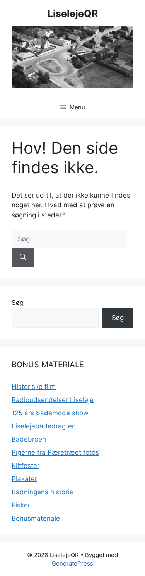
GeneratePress (72, 563)
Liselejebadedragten (44, 426)
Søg (18, 302)
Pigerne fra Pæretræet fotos (55, 452)
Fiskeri (22, 505)
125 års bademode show (50, 413)
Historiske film (34, 386)
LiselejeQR (73, 13)
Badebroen (29, 439)
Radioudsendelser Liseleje (53, 400)
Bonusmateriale (36, 518)
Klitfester (25, 465)
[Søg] (23, 257)
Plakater (24, 479)
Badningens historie (42, 492)
